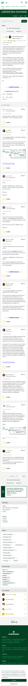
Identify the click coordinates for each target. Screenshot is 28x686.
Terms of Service (9, 649)
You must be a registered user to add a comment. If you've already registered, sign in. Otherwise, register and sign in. (14, 491)
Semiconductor (10, 642)
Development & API (7, 537)
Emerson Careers (20, 656)
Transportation (17, 642)
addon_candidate (9, 97)
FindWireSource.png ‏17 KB (11, 91)
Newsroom (5, 658)
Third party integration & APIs (9, 558)
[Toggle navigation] (7, 2)
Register (15, 16)
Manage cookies (14, 683)
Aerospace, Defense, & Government (19, 639)
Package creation (6, 552)
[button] (4, 37)
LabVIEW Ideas (23, 6)
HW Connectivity (19, 544)
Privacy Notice (6, 674)
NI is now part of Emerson (7, 656)
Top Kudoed (15, 507)
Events (19, 658)
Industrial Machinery (16, 641)
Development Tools (7, 539)
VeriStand (15, 560)
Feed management (6, 544)
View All (14, 590)
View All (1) (4, 99)
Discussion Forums (21, 663)
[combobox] (11, 21)
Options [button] (3, 25)
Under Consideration (8, 571)
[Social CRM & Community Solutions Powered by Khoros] (14, 621)
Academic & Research (6, 639)
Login (20, 16)
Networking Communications (8, 550)
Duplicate (4, 520)
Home (2, 6)
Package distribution (7, 555)
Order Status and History (17, 647)
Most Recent (9, 507)
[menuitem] (22, 3)
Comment (8, 494)
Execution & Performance (8, 542)
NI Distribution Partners (6, 647)
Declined (4, 518)
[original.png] (14, 430)
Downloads (4, 663)
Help (25, 16)
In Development (6, 509)
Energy (10, 641)
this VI (8, 137)
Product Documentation (12, 663)
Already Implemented (8, 582)
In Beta (4, 511)
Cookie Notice (14, 674)
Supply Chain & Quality (12, 658)
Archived (4, 584)
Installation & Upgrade (7, 547)
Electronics (5, 641)
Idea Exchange (14, 6)
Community (7, 6)
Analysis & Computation (8, 534)
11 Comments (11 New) (7, 42)
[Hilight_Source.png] (14, 153)
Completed (5, 521)
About (14, 656)
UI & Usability (6, 560)
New (3, 507)
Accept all (14, 680)
